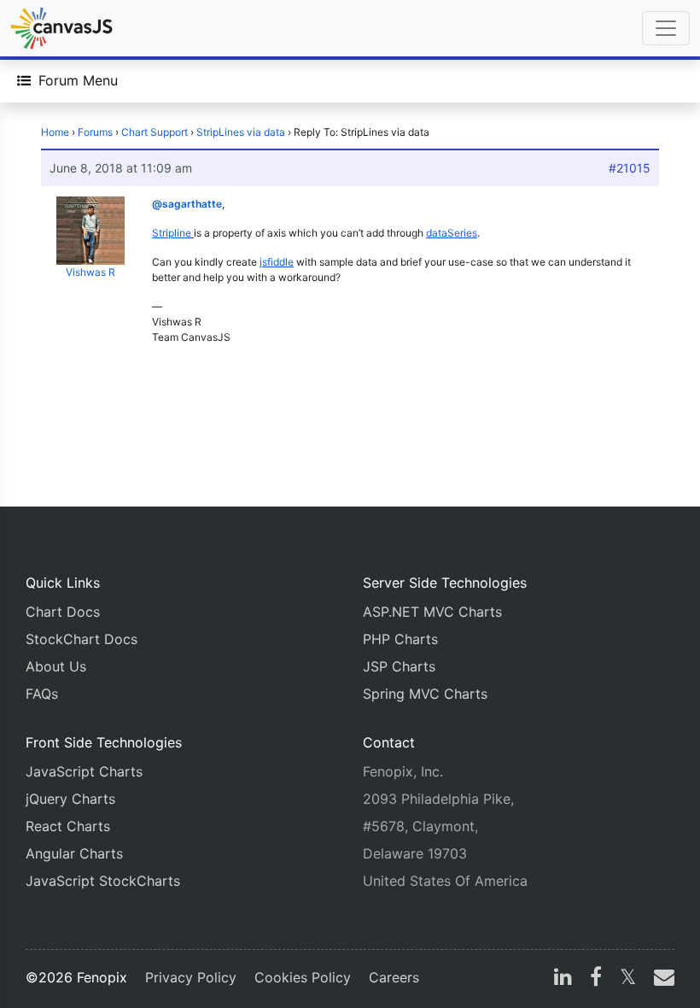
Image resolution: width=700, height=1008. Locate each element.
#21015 (629, 168)
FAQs (42, 693)
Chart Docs (63, 611)
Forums (95, 132)
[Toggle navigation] (666, 28)
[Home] (61, 28)
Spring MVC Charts (425, 693)
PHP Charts (400, 639)
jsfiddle (277, 261)
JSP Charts (399, 666)
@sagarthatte (187, 203)
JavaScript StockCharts (103, 880)
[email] (660, 979)
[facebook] (596, 979)
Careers (394, 977)
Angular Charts (74, 853)
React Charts (68, 826)
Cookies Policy (302, 977)
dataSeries (451, 232)
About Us (56, 666)
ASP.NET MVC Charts (432, 611)
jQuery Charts (70, 798)
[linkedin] (563, 979)
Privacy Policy (190, 977)
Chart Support (154, 132)
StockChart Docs (81, 639)
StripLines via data (240, 132)
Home (55, 132)
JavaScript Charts (84, 771)
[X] (628, 979)
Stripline (173, 232)
